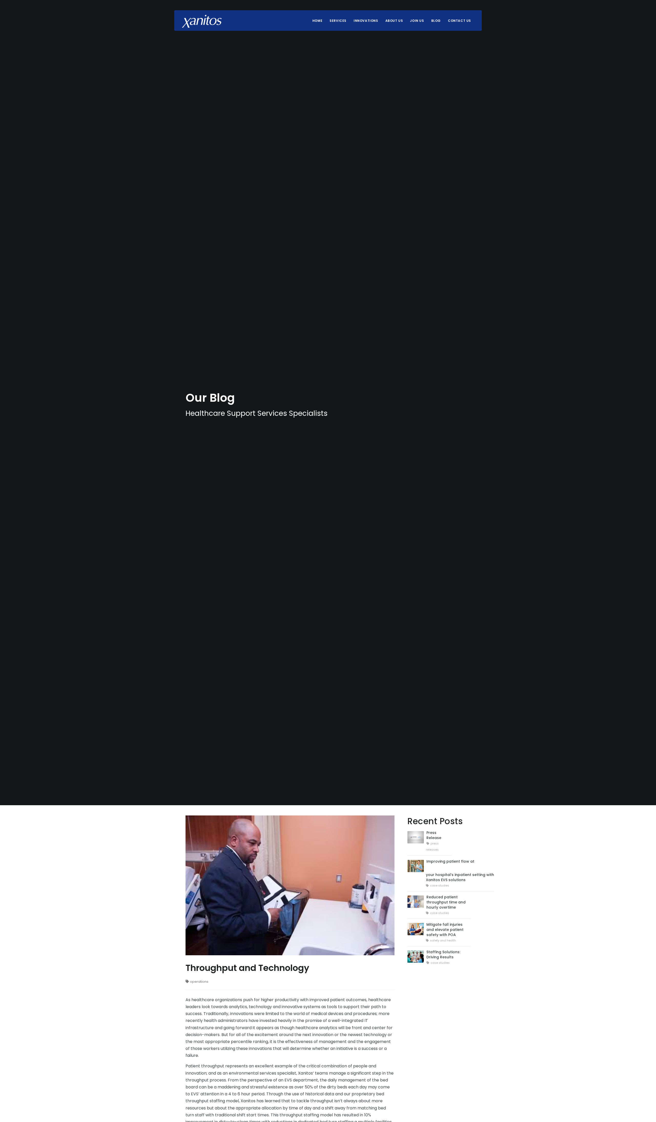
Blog (436, 20)
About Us (394, 20)
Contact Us (459, 20)
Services (338, 20)
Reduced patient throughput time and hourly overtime (446, 902)
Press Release (433, 835)
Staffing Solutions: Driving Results (443, 954)
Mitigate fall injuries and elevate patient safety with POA (445, 929)
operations (199, 981)
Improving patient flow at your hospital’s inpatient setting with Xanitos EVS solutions (460, 870)
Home (317, 20)
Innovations (366, 20)
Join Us (417, 20)
